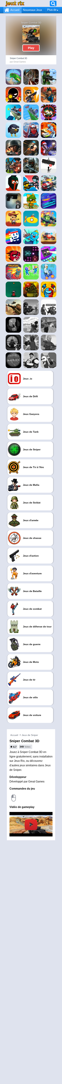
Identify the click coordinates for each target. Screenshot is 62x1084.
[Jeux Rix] (15, 3)
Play (31, 48)
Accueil (14, 10)
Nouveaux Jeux (32, 10)
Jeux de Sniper (30, 735)
